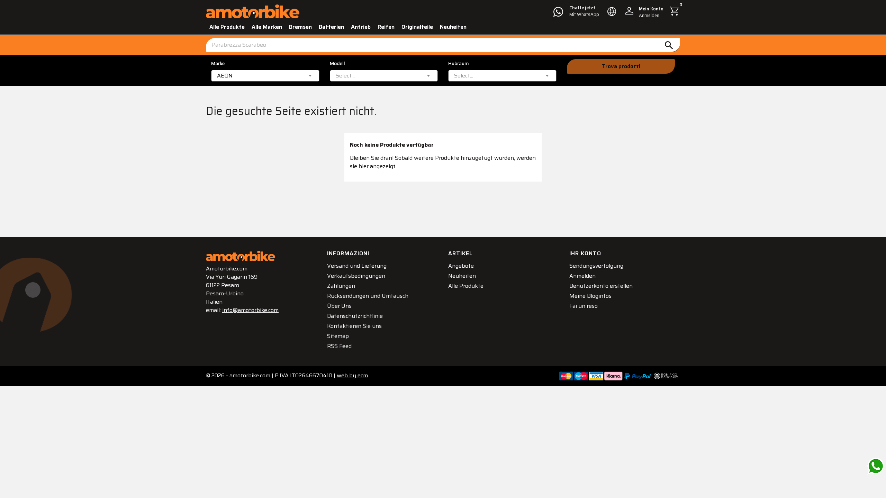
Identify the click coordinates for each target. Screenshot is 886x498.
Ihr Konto (585, 253)
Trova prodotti (621, 66)
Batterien (331, 26)
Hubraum (458, 63)
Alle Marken (267, 26)
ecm (352, 375)
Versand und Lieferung (357, 265)
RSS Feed (339, 346)
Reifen (386, 26)
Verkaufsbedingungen (356, 275)
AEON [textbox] (225, 76)
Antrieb (361, 26)
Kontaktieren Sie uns (354, 326)
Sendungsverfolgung (596, 265)
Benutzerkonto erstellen (601, 286)
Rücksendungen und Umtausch (367, 296)
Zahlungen (341, 286)
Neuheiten (453, 26)
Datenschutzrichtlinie (355, 316)
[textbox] (345, 76)
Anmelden (582, 275)
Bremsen (300, 26)
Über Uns (339, 306)
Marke (218, 63)
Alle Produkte (227, 26)
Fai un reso (583, 306)
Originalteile (417, 26)
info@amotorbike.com (250, 310)
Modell (337, 63)
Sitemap (338, 336)
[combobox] (265, 76)
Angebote (461, 265)
